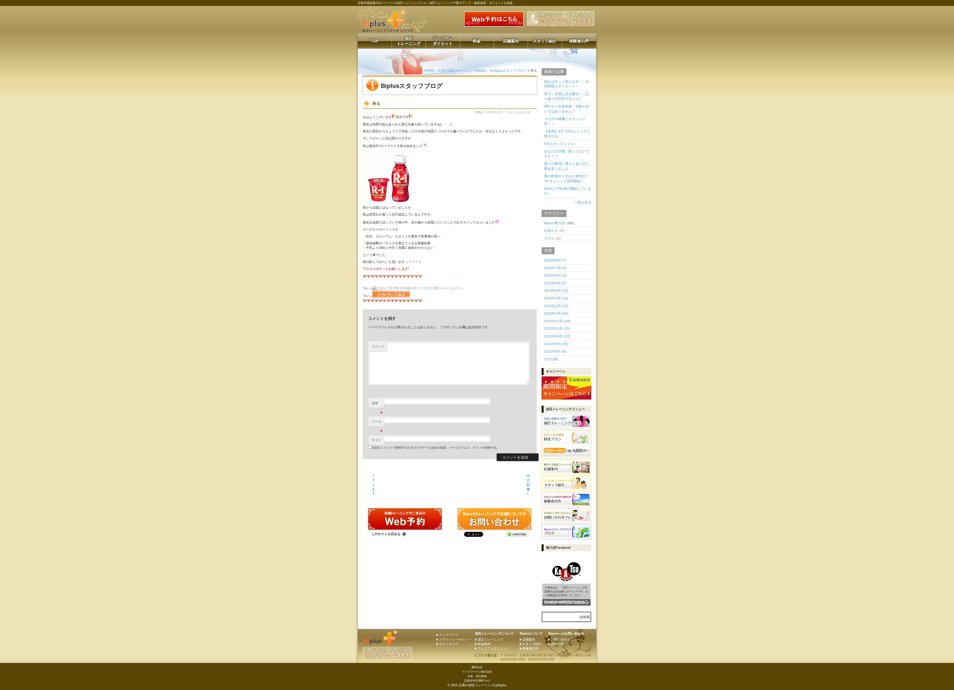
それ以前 (551, 359)
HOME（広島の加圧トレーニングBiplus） (456, 71)
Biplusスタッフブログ (510, 71)
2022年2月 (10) (556, 306)
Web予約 (557, 644)
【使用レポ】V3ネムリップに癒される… (567, 133)
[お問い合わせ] (405, 528)
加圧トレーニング (409, 41)
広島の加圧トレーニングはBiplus (483, 685)
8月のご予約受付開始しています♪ (567, 191)
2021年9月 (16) (556, 344)
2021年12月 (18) (557, 321)
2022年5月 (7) (555, 283)
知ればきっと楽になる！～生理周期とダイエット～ (566, 83)
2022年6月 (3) (555, 275)
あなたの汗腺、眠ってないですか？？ (566, 153)
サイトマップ (448, 644)
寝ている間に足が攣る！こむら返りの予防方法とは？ (566, 96)
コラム (549, 238)
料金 (477, 41)
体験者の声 (579, 41)
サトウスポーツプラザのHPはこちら (564, 602)
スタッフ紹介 (545, 41)
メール (377, 423)
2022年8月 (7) (555, 260)
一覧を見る (582, 202)
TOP (375, 41)
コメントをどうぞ (518, 112)
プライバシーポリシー (455, 639)
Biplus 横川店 (554, 223)
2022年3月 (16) (556, 298)
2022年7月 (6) (555, 268)
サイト (376, 440)
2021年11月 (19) (557, 328)
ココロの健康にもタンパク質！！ (565, 121)
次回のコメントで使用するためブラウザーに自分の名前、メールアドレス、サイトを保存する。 (435, 447)
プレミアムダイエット (443, 41)
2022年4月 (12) (556, 290)
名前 (377, 404)
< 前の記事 (373, 485)
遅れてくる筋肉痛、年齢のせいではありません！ (566, 108)
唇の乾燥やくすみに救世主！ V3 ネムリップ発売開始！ (566, 178)
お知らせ (551, 230)
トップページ (448, 635)
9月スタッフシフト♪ (560, 144)
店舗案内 (511, 41)
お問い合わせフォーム (567, 639)
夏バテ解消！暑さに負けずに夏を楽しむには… (566, 166)
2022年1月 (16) (556, 313)
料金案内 (483, 644)
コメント (378, 346)
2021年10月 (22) (557, 336)
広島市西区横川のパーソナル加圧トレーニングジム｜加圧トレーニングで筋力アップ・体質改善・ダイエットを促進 (435, 3)
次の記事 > (528, 485)
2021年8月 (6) (555, 351)
